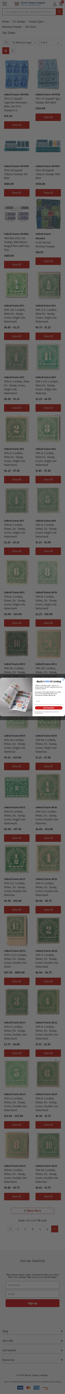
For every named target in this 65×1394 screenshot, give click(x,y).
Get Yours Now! (48, 708)
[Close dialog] (63, 680)
